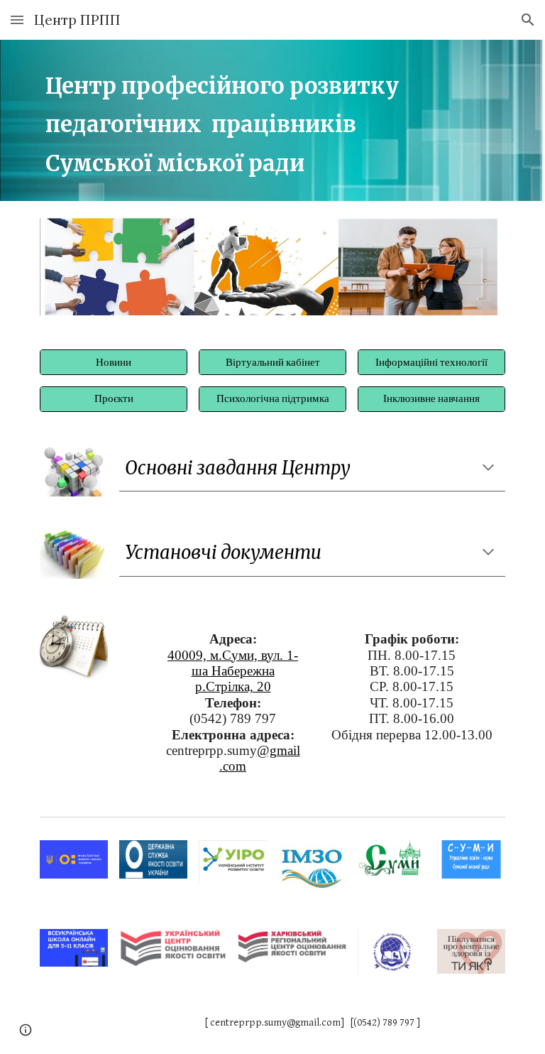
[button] (17, 19)
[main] (252, 120)
